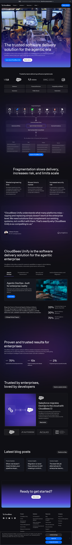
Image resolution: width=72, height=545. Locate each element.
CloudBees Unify (24, 516)
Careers (60, 523)
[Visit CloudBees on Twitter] (12, 518)
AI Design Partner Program (49, 519)
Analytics (22, 531)
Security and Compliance (23, 521)
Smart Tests (23, 526)
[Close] (69, 538)
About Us (60, 516)
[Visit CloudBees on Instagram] (6, 518)
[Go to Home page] (6, 5)
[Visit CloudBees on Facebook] (3, 518)
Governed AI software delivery (38, 519)
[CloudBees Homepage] (7, 514)
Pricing (59, 525)
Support (47, 529)
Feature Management (25, 524)
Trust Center (48, 522)
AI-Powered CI (36, 516)
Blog (47, 516)
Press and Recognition (63, 518)
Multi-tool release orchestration (37, 523)
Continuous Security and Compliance (38, 526)
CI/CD (21, 518)
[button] (15, 5)
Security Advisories (50, 524)
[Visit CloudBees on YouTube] (9, 518)
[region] (36, 538)
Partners (60, 521)
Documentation (49, 526)
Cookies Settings (53, 534)
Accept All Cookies (53, 542)
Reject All (53, 538)
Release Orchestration (25, 529)
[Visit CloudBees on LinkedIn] (15, 518)
